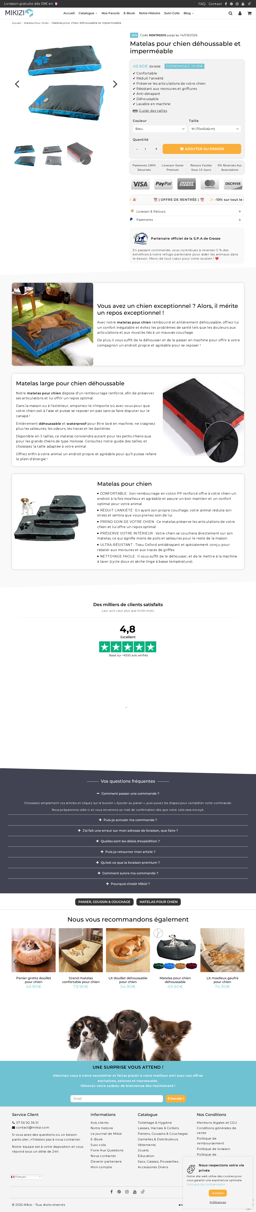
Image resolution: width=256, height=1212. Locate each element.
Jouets (143, 1150)
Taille (194, 121)
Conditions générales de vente (216, 1130)
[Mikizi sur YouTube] (243, 4)
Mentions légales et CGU (217, 1123)
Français (20, 1176)
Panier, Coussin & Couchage (104, 902)
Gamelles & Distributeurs (158, 1139)
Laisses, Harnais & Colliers (158, 1128)
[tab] (128, 793)
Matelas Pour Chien (36, 22)
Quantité (141, 140)
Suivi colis (98, 1145)
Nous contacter (103, 1156)
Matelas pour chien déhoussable (175, 980)
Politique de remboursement (210, 1141)
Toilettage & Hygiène (155, 1123)
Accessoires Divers (153, 1167)
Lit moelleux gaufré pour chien (222, 980)
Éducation (146, 1156)
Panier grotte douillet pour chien (33, 980)
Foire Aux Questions (107, 1150)
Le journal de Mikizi (106, 1134)
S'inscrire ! (176, 1098)
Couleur (140, 121)
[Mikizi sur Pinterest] (232, 4)
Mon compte (101, 1167)
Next (115, 83)
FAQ (202, 4)
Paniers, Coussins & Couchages (163, 1134)
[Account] (239, 13)
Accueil (16, 22)
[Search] (230, 13)
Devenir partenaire (106, 1161)
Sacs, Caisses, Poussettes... (159, 1161)
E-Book (97, 1139)
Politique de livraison (213, 1149)
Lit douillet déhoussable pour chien (128, 980)
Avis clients (99, 1123)
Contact (215, 4)
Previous (17, 83)
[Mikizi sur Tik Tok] (249, 4)
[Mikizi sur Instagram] (238, 4)
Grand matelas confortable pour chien (81, 980)
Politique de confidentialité (206, 1184)
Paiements (144, 220)
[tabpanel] (25, 155)
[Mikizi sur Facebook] (226, 4)
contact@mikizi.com (32, 1127)
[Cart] (249, 13)
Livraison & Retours (150, 211)
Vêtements (147, 1145)
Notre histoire (102, 1128)
